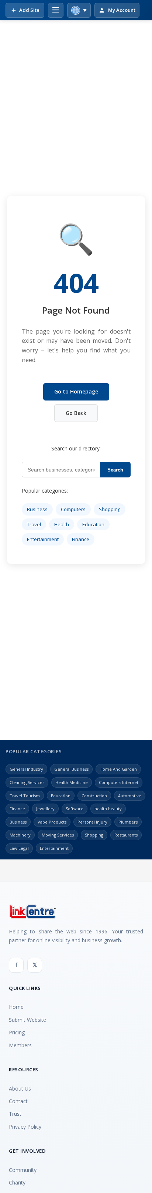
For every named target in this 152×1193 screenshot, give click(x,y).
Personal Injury (92, 822)
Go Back (76, 412)
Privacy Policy (25, 1126)
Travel (34, 524)
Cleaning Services (27, 782)
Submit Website (27, 1019)
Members (20, 1045)
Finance (80, 539)
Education (93, 524)
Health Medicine (71, 782)
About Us (20, 1088)
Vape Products (52, 822)
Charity (17, 1182)
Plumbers (128, 822)
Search (115, 470)
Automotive (129, 795)
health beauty (108, 808)
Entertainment (43, 539)
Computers (73, 509)
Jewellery (45, 808)
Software (74, 808)
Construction (94, 795)
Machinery (20, 835)
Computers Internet (118, 782)
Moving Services (58, 835)
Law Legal (19, 848)
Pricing (17, 1032)
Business (37, 509)
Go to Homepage (76, 391)
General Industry (26, 769)
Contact (18, 1101)
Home (16, 1006)
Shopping (109, 509)
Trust (15, 1113)
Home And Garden (118, 769)
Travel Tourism (25, 795)
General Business (71, 769)
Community (23, 1169)
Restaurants (126, 835)
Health (61, 524)
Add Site (29, 10)
